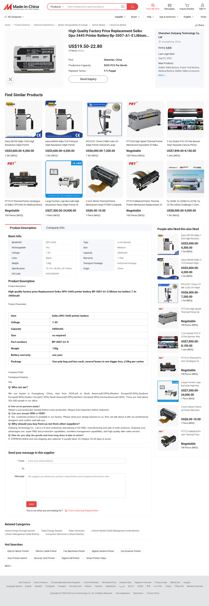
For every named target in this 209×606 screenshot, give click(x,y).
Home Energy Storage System (20, 530)
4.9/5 (168, 47)
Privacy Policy (153, 593)
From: (21, 460)
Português (50, 586)
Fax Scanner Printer (131, 551)
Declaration (138, 593)
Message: (19, 476)
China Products (41, 582)
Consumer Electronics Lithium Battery (65, 534)
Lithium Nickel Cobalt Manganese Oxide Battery (115, 530)
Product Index (161, 582)
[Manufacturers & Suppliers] (21, 6)
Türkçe (168, 586)
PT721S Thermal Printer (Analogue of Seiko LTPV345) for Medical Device (191, 359)
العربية (122, 586)
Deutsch (98, 586)
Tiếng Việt (179, 586)
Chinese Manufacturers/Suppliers (65, 582)
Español (38, 586)
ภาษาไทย (158, 586)
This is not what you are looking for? (44, 510)
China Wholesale (91, 582)
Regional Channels (143, 582)
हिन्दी (148, 586)
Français (62, 586)
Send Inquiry (88, 79)
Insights (187, 582)
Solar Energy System (51, 530)
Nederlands (111, 586)
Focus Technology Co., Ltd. (83, 593)
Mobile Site (175, 582)
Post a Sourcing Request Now (81, 510)
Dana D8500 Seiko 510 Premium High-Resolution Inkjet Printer (191, 261)
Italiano (88, 586)
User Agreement (123, 593)
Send (31, 504)
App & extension (167, 16)
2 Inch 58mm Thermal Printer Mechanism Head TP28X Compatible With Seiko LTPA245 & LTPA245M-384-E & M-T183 (191, 408)
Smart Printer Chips (96, 558)
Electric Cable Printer (46, 551)
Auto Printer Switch (17, 558)
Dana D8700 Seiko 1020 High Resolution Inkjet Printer (191, 237)
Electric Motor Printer (18, 551)
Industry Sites (125, 582)
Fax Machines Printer (74, 551)
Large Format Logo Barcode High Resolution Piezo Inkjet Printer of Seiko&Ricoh (191, 384)
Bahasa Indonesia (195, 586)
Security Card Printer (44, 558)
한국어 (131, 586)
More (161, 75)
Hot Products (24, 582)
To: (23, 468)
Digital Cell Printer (71, 558)
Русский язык (75, 586)
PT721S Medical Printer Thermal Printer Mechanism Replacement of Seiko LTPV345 (191, 433)
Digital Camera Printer (103, 551)
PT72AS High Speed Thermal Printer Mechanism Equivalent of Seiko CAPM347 (191, 310)
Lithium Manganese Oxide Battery (22, 534)
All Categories (15, 16)
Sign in (202, 8)
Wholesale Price (109, 582)
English (28, 586)
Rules (203, 16)
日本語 (140, 586)
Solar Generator (77, 530)
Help (149, 16)
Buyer (134, 16)
